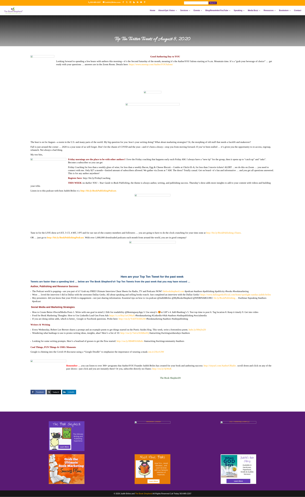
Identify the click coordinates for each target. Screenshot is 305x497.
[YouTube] (141, 2)
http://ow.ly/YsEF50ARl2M (132, 318)
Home (152, 10)
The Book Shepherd (143, 494)
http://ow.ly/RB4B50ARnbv (130, 341)
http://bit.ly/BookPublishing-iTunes (223, 232)
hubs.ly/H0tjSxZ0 (197, 329)
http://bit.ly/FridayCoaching (96, 178)
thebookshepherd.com (173, 291)
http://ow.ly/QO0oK (162, 368)
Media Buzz (253, 10)
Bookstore (284, 10)
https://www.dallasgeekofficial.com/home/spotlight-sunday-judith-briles (235, 294)
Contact (297, 10)
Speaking (238, 10)
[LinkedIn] (137, 2)
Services (184, 10)
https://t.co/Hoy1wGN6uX (122, 315)
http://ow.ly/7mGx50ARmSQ (134, 333)
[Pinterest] (144, 2)
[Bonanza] (134, 2)
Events (197, 10)
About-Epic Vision (166, 10)
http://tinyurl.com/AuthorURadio (220, 365)
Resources (269, 10)
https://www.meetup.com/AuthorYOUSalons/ (151, 64)
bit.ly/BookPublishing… (226, 298)
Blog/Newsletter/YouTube (216, 10)
